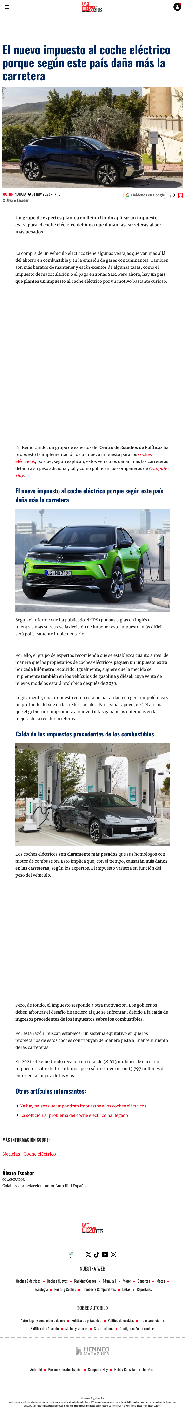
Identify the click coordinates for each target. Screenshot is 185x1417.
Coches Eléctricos (28, 1281)
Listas (126, 1289)
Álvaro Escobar (17, 200)
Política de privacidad (86, 1320)
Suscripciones (103, 1328)
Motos (161, 1281)
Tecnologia (40, 1289)
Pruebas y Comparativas (99, 1289)
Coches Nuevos (57, 1281)
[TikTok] (96, 1255)
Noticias (11, 1154)
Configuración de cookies (137, 1328)
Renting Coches (65, 1289)
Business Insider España (64, 1369)
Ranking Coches (85, 1281)
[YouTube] (105, 1255)
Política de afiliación (45, 1328)
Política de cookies (121, 1320)
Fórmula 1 (109, 1281)
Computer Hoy (98, 1369)
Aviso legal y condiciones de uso (43, 1320)
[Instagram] (113, 1255)
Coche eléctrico (40, 1154)
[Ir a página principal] (92, 7)
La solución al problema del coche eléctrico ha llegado (74, 1115)
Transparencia (150, 1320)
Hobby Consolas (125, 1369)
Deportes (144, 1281)
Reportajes (144, 1289)
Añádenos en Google (148, 195)
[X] (89, 1255)
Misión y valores (76, 1328)
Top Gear (149, 1369)
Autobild (36, 1369)
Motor (7, 194)
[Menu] (6, 7)
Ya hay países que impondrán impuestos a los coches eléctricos (83, 1106)
